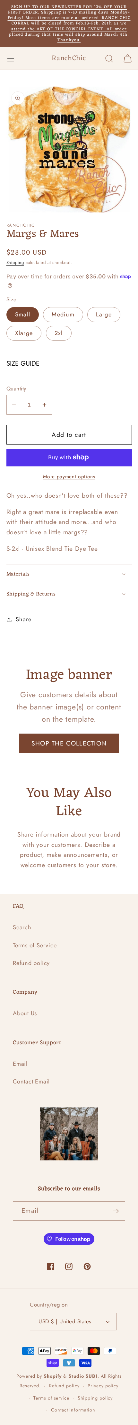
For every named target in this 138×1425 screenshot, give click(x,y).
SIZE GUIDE (22, 363)
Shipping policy (95, 1398)
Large (104, 314)
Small (22, 314)
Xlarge (24, 333)
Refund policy (31, 963)
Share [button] (23, 619)
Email (20, 1064)
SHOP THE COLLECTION (69, 743)
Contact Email (31, 1081)
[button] (10, 58)
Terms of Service (34, 945)
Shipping (15, 262)
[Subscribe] (116, 1211)
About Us (25, 1013)
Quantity (16, 388)
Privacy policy (103, 1386)
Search (22, 927)
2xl (59, 333)
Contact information (73, 1410)
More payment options (69, 476)
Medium (63, 314)
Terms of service (51, 1398)
